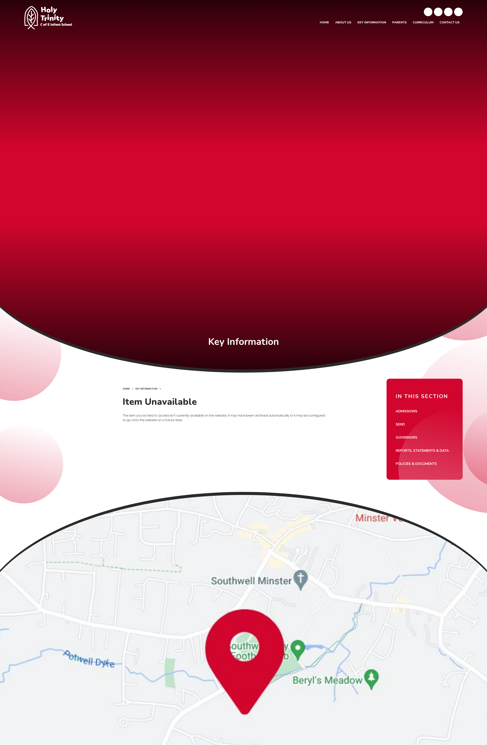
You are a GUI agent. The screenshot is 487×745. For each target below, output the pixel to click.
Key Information (146, 388)
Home (126, 388)
